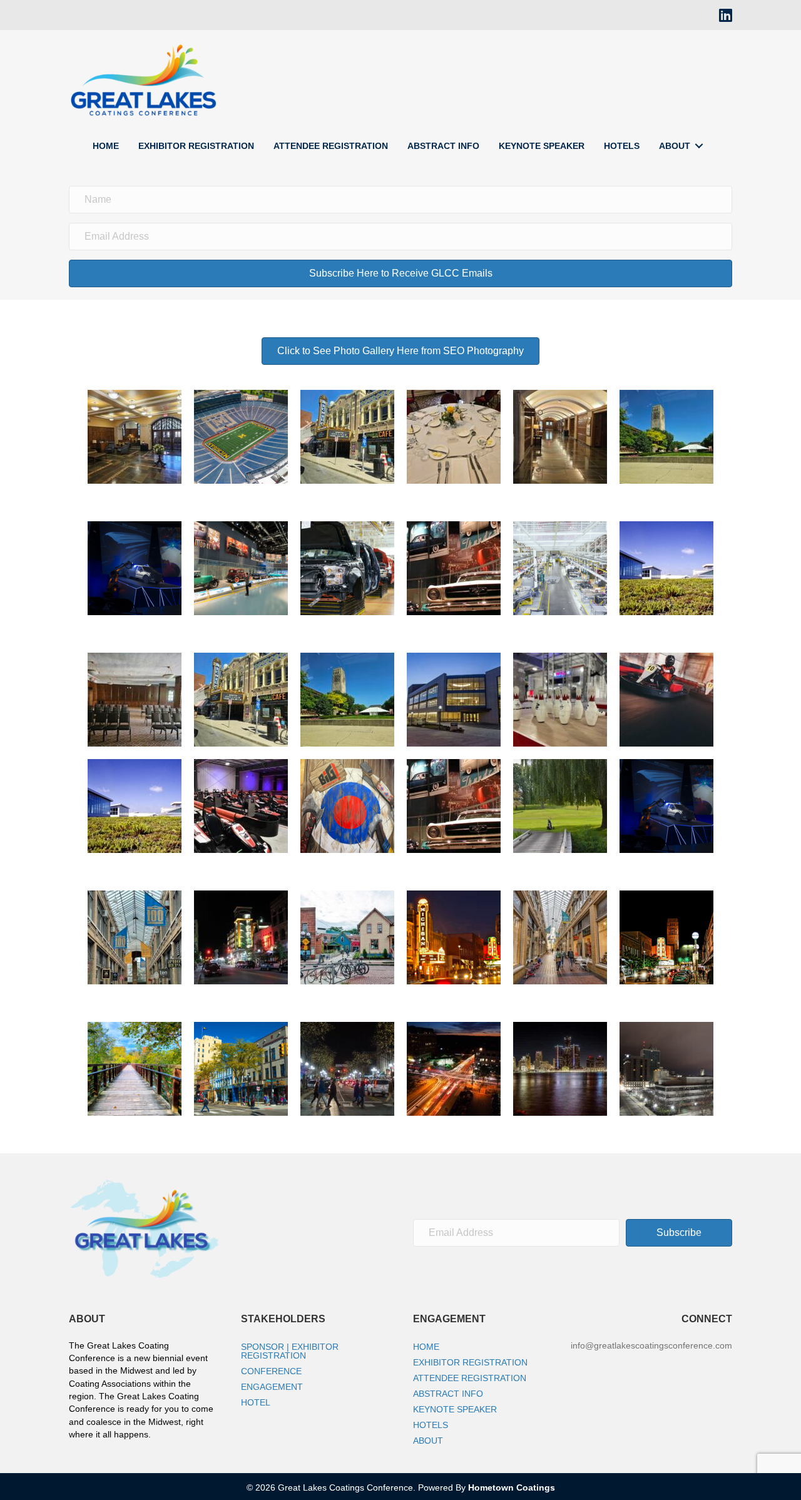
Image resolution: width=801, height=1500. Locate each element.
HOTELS (622, 146)
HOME (106, 146)
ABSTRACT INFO (443, 146)
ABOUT (674, 146)
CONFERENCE (271, 1371)
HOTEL (255, 1402)
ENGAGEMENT (272, 1387)
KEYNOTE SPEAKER (541, 146)
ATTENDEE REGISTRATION (330, 146)
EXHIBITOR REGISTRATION (196, 146)
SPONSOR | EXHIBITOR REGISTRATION (290, 1351)
